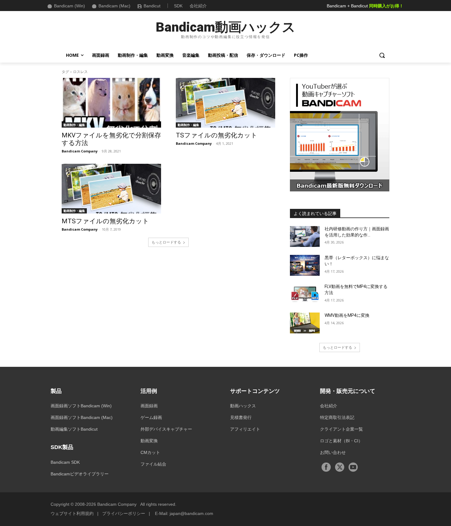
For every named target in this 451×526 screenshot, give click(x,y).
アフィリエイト (245, 429)
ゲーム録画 (151, 417)
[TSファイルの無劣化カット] (225, 103)
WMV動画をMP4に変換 (347, 315)
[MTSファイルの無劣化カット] (111, 188)
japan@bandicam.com (191, 513)
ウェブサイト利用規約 (72, 513)
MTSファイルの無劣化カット (105, 221)
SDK (178, 5)
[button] (382, 55)
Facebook (326, 467)
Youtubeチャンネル (353, 467)
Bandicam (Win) (69, 5)
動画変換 (149, 440)
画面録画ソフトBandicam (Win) (81, 405)
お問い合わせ (333, 452)
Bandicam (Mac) (114, 5)
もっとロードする (166, 242)
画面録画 (149, 405)
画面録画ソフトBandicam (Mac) (82, 417)
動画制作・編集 (74, 125)
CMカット (150, 452)
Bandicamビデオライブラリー (80, 473)
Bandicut (152, 5)
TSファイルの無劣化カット (216, 135)
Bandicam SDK (65, 462)
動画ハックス (243, 405)
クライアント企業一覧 (341, 429)
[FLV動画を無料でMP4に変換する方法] (305, 294)
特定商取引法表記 (337, 417)
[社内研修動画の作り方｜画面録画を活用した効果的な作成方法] (305, 236)
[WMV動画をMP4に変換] (305, 323)
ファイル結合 (153, 464)
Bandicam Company (80, 151)
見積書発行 (241, 417)
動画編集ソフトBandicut (74, 429)
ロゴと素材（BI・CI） (341, 440)
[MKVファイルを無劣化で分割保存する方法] (111, 103)
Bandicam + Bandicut (365, 5)
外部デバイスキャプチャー (166, 429)
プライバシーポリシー (123, 513)
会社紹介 (198, 5)
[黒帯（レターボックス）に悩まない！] (305, 265)
